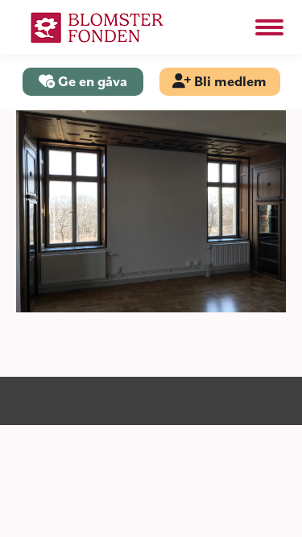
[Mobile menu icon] (269, 27)
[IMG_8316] (151, 211)
